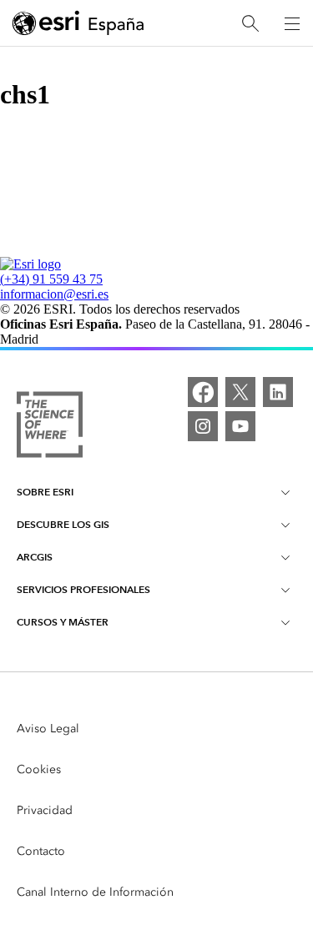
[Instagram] (203, 426)
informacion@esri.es (54, 294)
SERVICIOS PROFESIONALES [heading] (83, 589)
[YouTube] (240, 426)
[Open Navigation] (292, 23)
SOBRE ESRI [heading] (45, 491)
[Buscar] (250, 24)
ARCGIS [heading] (35, 556)
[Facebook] (203, 392)
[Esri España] (78, 24)
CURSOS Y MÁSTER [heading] (63, 622)
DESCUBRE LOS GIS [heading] (63, 524)
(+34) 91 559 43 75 (51, 279)
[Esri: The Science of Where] (50, 426)
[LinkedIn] (278, 392)
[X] (240, 392)
